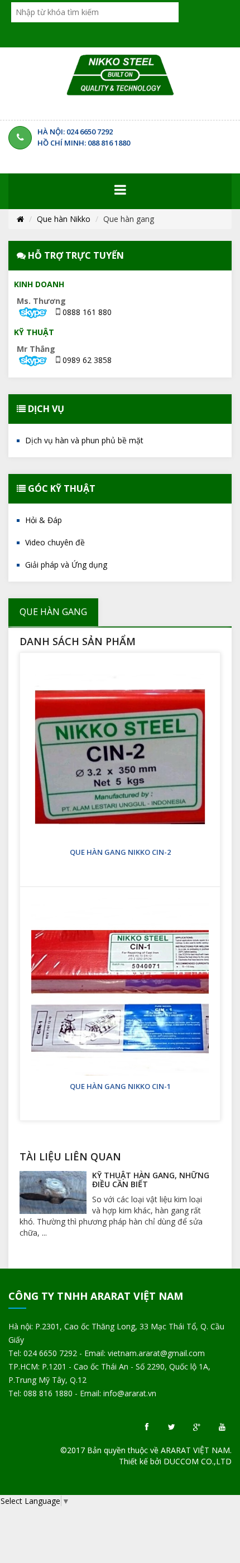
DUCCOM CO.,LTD (198, 1461)
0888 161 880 (87, 312)
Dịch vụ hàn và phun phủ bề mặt (84, 440)
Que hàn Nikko (63, 219)
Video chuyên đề (55, 542)
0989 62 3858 (87, 360)
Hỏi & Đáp (43, 520)
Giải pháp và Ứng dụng (66, 564)
